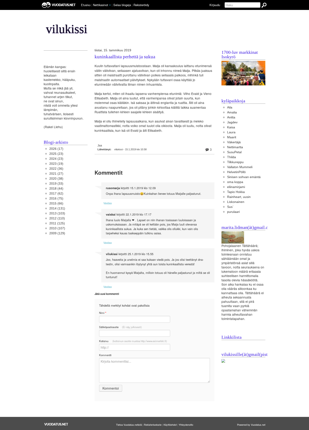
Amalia (232, 112)
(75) (56, 198)
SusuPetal (234, 152)
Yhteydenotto (186, 424)
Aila (229, 107)
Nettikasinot (100, 5)
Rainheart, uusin (239, 197)
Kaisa (231, 127)
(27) (56, 173)
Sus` (230, 207)
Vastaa (107, 203)
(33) (56, 183)
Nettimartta (235, 147)
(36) (56, 168)
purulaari (233, 212)
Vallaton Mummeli (239, 167)
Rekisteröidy (141, 5)
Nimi (102, 313)
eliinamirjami (236, 187)
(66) (56, 203)
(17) (56, 148)
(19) (56, 163)
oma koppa (235, 182)
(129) (57, 233)
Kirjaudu (214, 5)
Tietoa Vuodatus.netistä (129, 424)
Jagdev (232, 122)
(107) (57, 228)
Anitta (231, 117)
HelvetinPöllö (236, 172)
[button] (110, 5)
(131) (57, 208)
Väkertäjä (234, 142)
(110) (57, 218)
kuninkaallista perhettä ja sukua (125, 56)
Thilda (231, 157)
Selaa (122, 5)
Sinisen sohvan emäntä (244, 177)
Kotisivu (133, 341)
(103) (57, 213)
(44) (56, 188)
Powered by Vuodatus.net (251, 424)
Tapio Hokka (236, 192)
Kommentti (105, 355)
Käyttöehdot (170, 424)
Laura (231, 132)
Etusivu (85, 5)
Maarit (231, 137)
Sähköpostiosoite (120, 327)
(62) (56, 193)
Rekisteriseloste (153, 424)
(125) (57, 223)
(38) (56, 178)
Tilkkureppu (235, 162)
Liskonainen (235, 202)
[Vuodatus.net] (56, 424)
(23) (56, 153)
